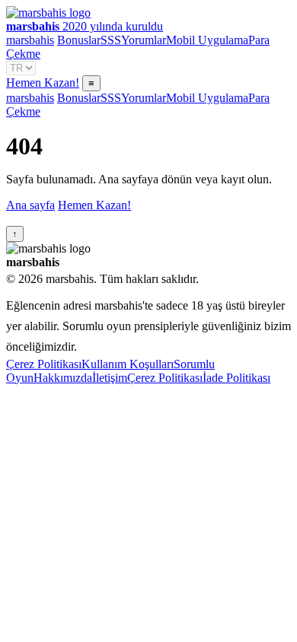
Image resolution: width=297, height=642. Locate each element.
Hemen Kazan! (42, 82)
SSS (111, 39)
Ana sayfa (30, 205)
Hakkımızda (63, 377)
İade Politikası (236, 377)
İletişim (109, 377)
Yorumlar (143, 39)
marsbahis (30, 39)
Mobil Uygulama (207, 39)
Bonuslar (79, 39)
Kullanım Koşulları (127, 364)
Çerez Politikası (43, 364)
